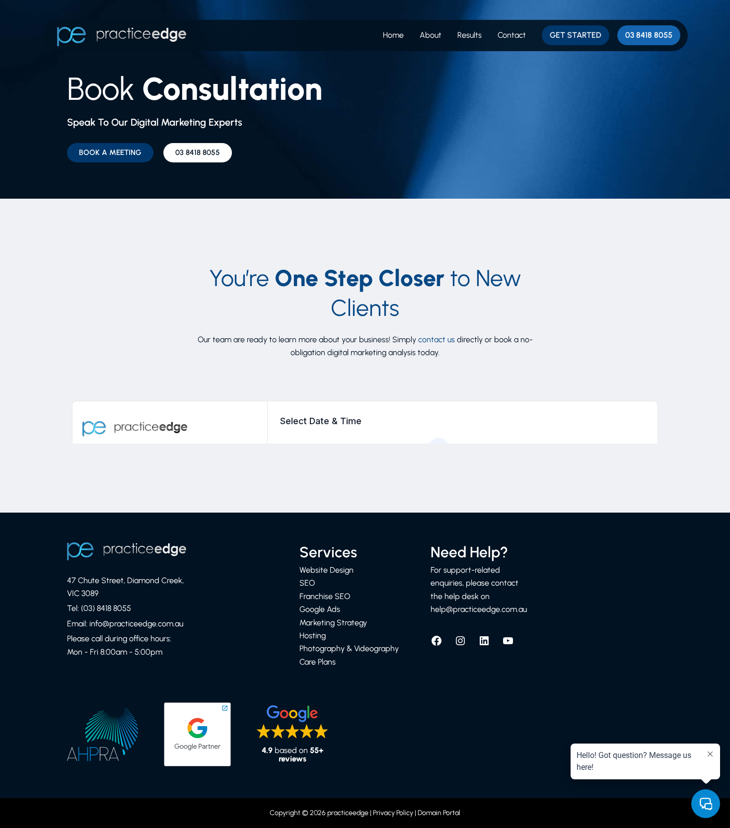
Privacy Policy (393, 813)
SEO (307, 583)
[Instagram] (460, 644)
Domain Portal (439, 813)
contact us (436, 339)
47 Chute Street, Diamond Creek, (125, 580)
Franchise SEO (324, 596)
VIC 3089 (82, 593)
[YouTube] (508, 644)
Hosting (312, 635)
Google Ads (319, 609)
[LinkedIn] (484, 644)
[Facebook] (436, 644)
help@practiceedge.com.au (479, 609)
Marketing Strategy (333, 622)
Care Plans (317, 662)
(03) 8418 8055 (106, 608)
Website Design (326, 570)
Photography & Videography (349, 648)
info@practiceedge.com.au (136, 623)
